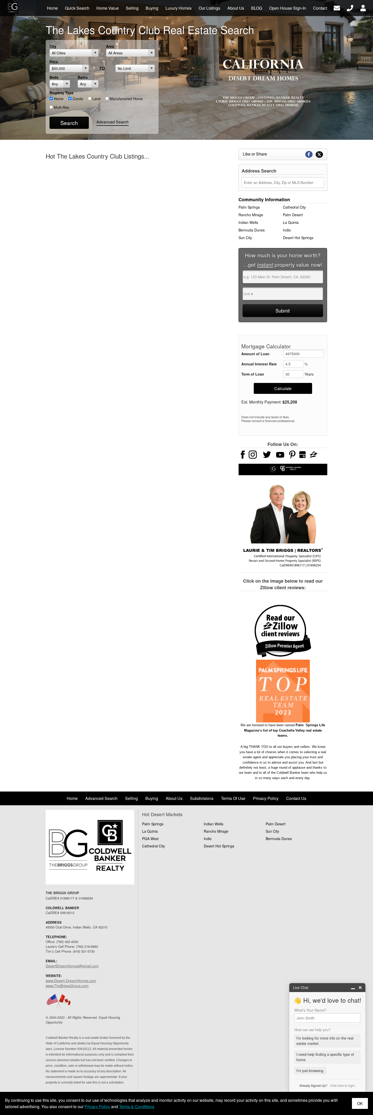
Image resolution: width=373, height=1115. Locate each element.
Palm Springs (249, 207)
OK (360, 1103)
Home (58, 98)
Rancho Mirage (251, 214)
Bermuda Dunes (252, 230)
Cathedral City (294, 207)
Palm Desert (293, 214)
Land (95, 98)
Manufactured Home (126, 98)
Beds (53, 77)
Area (110, 46)
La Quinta (291, 222)
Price (53, 61)
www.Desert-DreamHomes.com (71, 980)
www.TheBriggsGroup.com (67, 985)
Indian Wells (248, 222)
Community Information (264, 199)
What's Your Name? (310, 1010)
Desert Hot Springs (298, 237)
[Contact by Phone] (350, 7)
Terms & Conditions (136, 1106)
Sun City (245, 237)
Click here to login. (342, 1085)
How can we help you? (312, 1029)
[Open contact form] (337, 7)
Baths (83, 77)
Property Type (61, 92)
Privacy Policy (97, 1106)
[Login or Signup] (363, 7)
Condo (77, 98)
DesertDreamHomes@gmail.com (72, 965)
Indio (287, 230)
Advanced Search (112, 122)
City (52, 46)
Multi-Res (61, 107)
